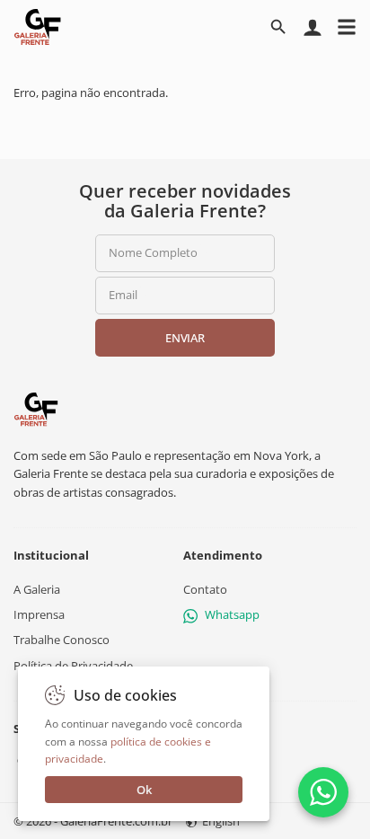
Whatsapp (232, 614)
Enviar (184, 338)
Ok (144, 790)
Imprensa (39, 614)
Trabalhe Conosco (61, 639)
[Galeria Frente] (35, 408)
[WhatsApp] (323, 792)
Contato (205, 589)
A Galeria (36, 589)
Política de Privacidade (73, 665)
